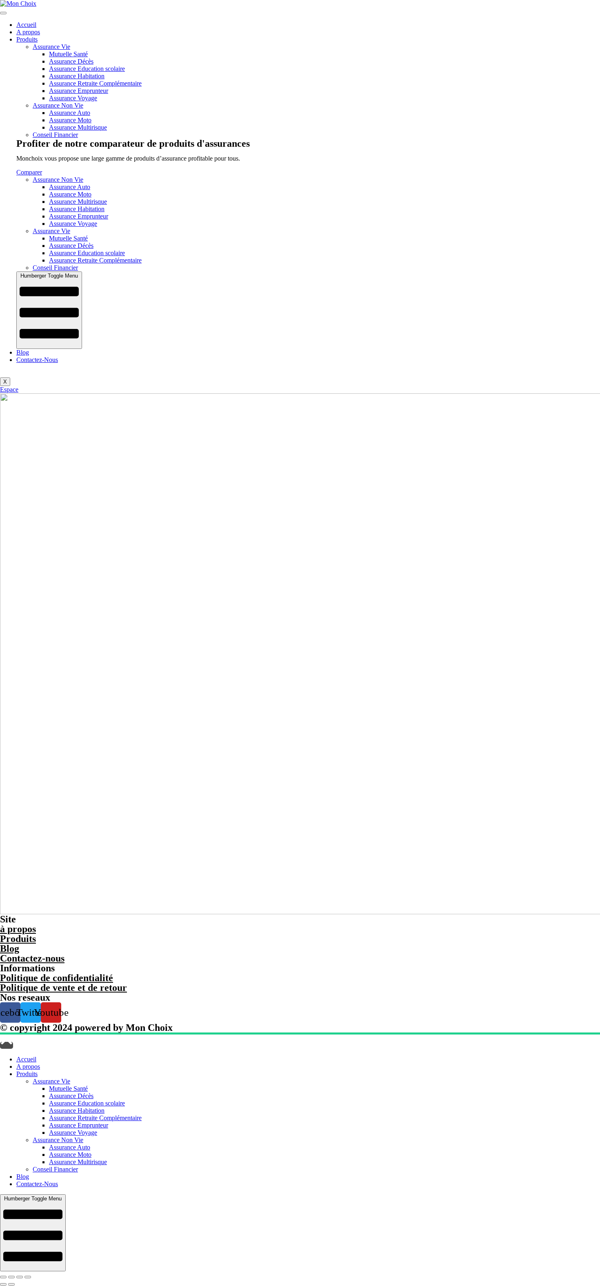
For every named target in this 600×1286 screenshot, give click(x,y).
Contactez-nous (32, 958)
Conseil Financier (55, 134)
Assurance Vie (51, 46)
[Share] (11, 1277)
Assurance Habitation (76, 76)
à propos (18, 929)
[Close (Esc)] (3, 1277)
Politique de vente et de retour (63, 987)
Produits (27, 39)
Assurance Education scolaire (87, 68)
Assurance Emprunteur (78, 90)
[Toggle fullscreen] (19, 1277)
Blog (22, 352)
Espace (9, 389)
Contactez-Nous (37, 359)
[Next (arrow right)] (11, 1284)
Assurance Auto (69, 112)
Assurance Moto (70, 120)
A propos (28, 32)
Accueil (26, 24)
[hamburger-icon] (3, 13)
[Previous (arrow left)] (3, 1284)
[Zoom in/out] (27, 1277)
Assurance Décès (71, 61)
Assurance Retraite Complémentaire (95, 83)
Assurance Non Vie (58, 105)
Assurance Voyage (73, 98)
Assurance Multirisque (78, 127)
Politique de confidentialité (56, 978)
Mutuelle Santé (68, 54)
